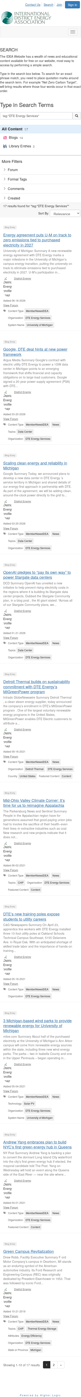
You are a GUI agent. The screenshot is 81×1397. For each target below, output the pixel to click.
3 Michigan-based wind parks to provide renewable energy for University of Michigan (37, 1025)
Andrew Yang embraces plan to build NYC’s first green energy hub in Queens (37, 1144)
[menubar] (45, 4)
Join (59, 4)
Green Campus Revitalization (28, 1251)
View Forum (10, 305)
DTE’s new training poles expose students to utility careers (31, 916)
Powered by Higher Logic (40, 1395)
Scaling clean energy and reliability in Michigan (35, 465)
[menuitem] (34, 4)
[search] (76, 115)
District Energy (22, 278)
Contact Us (32, 4)
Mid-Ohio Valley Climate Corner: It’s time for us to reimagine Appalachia (34, 802)
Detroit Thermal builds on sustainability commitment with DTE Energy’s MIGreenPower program (36, 686)
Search (48, 4)
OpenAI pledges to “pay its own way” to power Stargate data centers (37, 574)
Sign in (72, 5)
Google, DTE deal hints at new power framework (35, 351)
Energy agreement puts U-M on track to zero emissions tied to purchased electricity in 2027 (37, 240)
